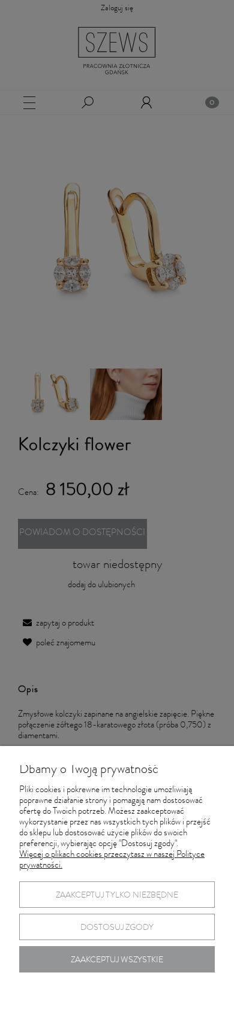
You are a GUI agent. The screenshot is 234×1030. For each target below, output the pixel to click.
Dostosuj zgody (117, 928)
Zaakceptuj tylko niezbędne (117, 896)
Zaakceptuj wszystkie (117, 960)
